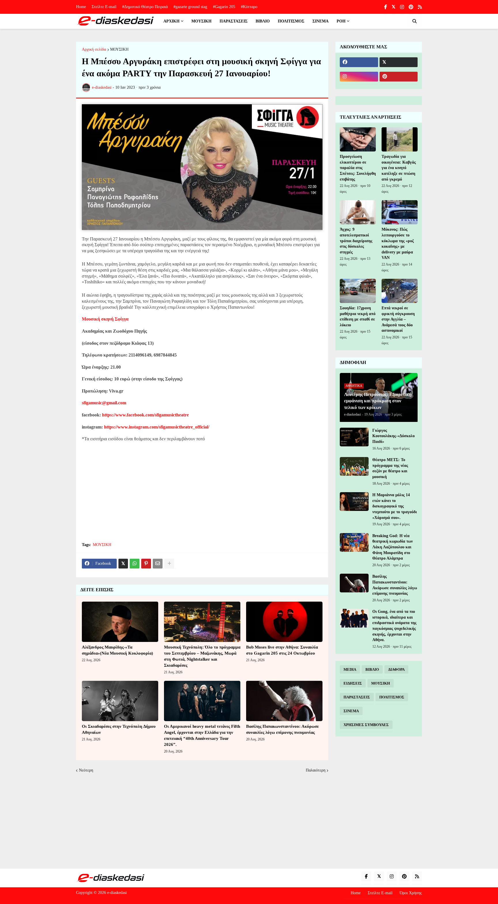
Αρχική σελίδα (94, 50)
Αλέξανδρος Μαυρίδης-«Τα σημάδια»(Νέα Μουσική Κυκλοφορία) (117, 650)
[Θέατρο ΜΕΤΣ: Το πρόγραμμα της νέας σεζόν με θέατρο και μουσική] (354, 466)
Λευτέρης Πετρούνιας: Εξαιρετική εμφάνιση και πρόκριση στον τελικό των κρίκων (378, 401)
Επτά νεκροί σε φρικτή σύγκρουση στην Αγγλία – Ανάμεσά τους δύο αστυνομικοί (398, 319)
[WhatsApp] (134, 563)
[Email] (158, 563)
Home (81, 7)
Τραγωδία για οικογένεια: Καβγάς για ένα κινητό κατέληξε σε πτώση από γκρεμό (399, 167)
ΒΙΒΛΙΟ (372, 669)
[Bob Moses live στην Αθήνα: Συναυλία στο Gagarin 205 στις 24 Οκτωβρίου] (284, 622)
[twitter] (393, 7)
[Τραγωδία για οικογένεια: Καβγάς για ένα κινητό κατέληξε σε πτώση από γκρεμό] (400, 139)
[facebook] (359, 62)
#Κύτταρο (249, 7)
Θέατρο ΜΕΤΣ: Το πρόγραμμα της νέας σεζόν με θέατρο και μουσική (390, 468)
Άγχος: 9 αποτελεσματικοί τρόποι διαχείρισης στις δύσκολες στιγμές (356, 240)
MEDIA (350, 669)
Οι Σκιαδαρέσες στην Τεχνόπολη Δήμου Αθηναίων (119, 729)
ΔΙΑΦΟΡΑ (396, 669)
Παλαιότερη (315, 770)
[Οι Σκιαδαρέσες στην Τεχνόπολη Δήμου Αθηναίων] (120, 701)
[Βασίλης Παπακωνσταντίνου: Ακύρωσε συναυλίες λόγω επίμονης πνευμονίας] (284, 701)
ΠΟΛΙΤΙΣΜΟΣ (391, 697)
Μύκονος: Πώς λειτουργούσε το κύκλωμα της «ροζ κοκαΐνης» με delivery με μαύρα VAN (398, 243)
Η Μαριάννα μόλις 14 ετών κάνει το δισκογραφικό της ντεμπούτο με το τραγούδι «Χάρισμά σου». (394, 506)
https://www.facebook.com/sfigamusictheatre (145, 414)
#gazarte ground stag (190, 7)
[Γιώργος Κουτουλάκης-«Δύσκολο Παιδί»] (354, 437)
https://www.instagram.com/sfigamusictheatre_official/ (156, 426)
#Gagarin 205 (224, 7)
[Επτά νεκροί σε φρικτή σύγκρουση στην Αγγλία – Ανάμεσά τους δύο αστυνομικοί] (400, 291)
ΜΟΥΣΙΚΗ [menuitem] (201, 21)
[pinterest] (411, 7)
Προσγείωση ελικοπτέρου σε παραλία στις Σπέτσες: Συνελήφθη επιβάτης (358, 167)
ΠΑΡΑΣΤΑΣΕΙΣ (357, 697)
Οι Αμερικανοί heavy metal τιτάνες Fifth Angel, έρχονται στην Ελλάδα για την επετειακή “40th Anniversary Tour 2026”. (202, 735)
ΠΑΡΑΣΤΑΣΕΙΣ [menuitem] (234, 21)
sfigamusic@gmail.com (104, 402)
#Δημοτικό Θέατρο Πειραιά (145, 7)
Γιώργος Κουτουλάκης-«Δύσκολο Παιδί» (393, 436)
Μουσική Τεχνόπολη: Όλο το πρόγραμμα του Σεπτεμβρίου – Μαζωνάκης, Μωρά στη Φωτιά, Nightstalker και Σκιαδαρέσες (202, 656)
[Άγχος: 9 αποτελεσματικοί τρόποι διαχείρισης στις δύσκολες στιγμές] (358, 212)
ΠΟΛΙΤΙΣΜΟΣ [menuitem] (291, 21)
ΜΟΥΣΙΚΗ (119, 50)
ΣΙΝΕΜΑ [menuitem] (320, 21)
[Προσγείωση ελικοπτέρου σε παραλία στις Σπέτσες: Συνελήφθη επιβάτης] (358, 139)
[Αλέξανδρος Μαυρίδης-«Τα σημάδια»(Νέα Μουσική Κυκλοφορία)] (120, 622)
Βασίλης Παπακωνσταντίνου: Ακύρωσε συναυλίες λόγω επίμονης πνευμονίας (282, 729)
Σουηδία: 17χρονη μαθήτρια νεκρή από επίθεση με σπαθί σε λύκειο (358, 316)
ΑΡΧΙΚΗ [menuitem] (171, 21)
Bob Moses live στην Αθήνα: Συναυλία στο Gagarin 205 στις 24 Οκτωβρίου (282, 650)
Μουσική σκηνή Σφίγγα (105, 319)
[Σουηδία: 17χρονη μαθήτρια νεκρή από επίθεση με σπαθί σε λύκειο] (358, 291)
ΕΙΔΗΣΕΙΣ (353, 683)
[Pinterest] (146, 563)
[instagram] (402, 7)
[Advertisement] (202, 495)
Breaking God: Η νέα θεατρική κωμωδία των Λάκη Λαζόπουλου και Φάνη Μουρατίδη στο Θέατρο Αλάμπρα (392, 547)
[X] (123, 563)
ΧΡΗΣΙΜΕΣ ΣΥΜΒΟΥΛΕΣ (366, 725)
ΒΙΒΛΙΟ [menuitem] (263, 21)
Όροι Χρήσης (411, 893)
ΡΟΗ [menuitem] (341, 21)
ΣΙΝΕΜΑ (351, 711)
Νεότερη (86, 770)
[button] (414, 21)
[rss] (420, 7)
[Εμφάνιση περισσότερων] (169, 563)
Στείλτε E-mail (104, 7)
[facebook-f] (385, 7)
